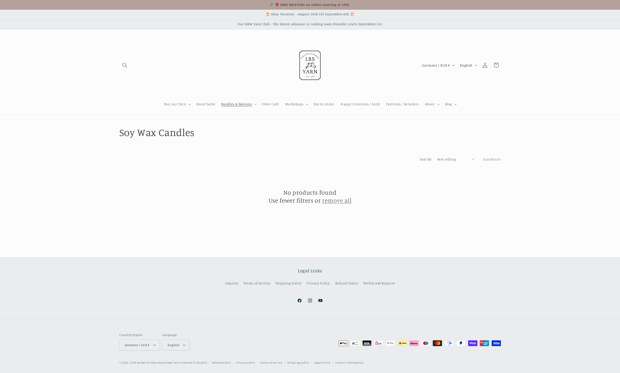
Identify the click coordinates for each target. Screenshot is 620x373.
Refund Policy (346, 283)
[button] (125, 65)
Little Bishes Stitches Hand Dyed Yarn (154, 362)
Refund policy (221, 362)
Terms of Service (257, 283)
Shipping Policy (288, 283)
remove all (336, 200)
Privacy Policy (318, 283)
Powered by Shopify (194, 362)
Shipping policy (298, 362)
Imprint (231, 283)
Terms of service (271, 362)
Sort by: (426, 159)
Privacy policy (245, 362)
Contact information (349, 362)
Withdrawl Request (379, 283)
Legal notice (322, 362)
